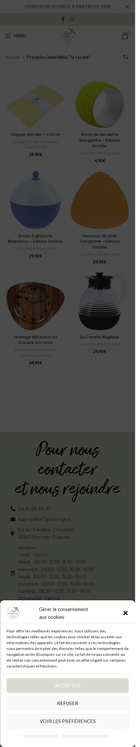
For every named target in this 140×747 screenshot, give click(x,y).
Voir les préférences (68, 721)
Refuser (67, 703)
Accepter (67, 685)
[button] (125, 613)
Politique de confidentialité (85, 735)
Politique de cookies (41, 735)
